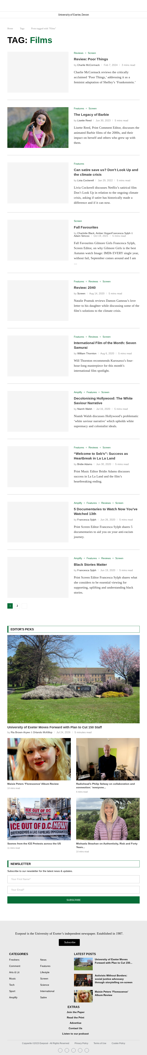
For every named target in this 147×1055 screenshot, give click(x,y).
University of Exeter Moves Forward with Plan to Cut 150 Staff (54, 727)
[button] (137, 6)
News (43, 960)
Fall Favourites (86, 227)
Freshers (14, 960)
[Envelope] (73, 1050)
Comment (14, 966)
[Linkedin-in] (67, 1050)
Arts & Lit (14, 972)
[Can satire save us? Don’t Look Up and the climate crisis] (37, 182)
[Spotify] (80, 1050)
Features (45, 966)
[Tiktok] (87, 1050)
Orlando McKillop (42, 732)
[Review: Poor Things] (37, 72)
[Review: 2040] (37, 300)
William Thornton (86, 353)
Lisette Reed (84, 120)
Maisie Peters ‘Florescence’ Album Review (33, 783)
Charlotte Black (85, 233)
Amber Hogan (104, 233)
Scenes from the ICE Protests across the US (34, 843)
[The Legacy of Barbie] (37, 127)
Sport (12, 991)
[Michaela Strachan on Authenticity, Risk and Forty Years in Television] (108, 819)
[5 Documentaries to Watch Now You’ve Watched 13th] (37, 522)
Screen (81, 293)
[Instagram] (60, 1050)
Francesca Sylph (121, 233)
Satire (43, 997)
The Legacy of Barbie (91, 114)
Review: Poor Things (91, 59)
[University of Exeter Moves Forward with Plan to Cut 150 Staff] (73, 679)
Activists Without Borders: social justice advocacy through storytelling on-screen (113, 979)
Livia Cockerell (85, 180)
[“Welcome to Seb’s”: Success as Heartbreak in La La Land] (37, 466)
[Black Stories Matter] (37, 577)
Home (10, 28)
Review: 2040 (85, 288)
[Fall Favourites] (37, 240)
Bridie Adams (84, 464)
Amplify (13, 997)
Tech (12, 985)
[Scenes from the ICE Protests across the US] (39, 819)
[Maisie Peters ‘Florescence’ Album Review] (39, 759)
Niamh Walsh (84, 409)
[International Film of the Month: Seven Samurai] (37, 355)
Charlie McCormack (88, 65)
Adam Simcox (81, 236)
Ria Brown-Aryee (20, 732)
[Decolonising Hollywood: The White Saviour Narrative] (37, 411)
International (47, 991)
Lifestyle (44, 972)
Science (44, 985)
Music (12, 978)
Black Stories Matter (90, 564)
